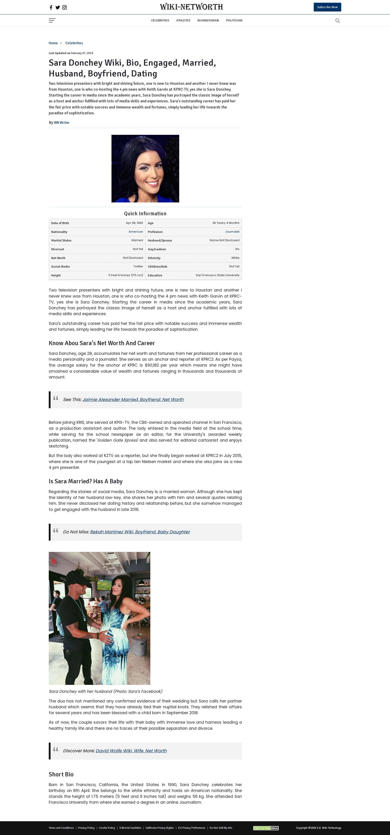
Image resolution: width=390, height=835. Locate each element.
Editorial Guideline (130, 828)
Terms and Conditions (61, 828)
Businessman (208, 20)
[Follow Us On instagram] (64, 7)
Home (53, 43)
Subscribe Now (327, 7)
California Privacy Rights (160, 828)
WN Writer (62, 122)
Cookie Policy (107, 828)
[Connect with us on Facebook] (51, 7)
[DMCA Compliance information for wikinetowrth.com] (266, 828)
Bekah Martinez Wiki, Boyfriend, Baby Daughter (140, 532)
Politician (234, 20)
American (136, 232)
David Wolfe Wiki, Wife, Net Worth (131, 751)
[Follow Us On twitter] (58, 7)
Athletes (183, 20)
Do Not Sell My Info (221, 828)
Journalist (232, 232)
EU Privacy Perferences (191, 828)
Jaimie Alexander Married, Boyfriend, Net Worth (132, 400)
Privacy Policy (86, 828)
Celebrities (160, 20)
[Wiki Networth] (191, 7)
